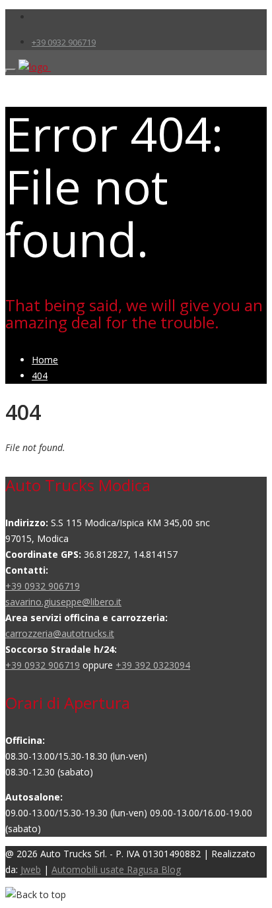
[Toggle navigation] (10, 71)
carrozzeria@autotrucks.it (59, 633)
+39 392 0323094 (153, 665)
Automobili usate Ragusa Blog (116, 869)
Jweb (30, 869)
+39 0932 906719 (64, 42)
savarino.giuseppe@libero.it (63, 601)
